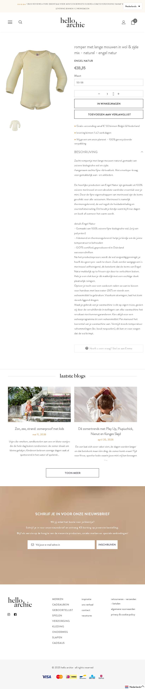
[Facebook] (15, 614)
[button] (135, 687)
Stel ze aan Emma (122, 348)
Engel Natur (83, 61)
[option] (36, 79)
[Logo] (72, 22)
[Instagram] (8, 614)
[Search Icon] (20, 22)
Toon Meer (72, 473)
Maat (77, 76)
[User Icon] (124, 22)
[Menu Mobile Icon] (10, 22)
